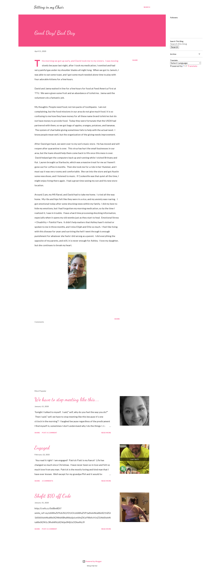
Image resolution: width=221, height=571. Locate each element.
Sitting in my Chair (49, 7)
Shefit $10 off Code (53, 496)
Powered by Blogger (93, 561)
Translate (192, 66)
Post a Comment (49, 433)
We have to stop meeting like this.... (67, 399)
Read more (106, 433)
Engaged (42, 448)
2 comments (47, 481)
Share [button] (135, 60)
